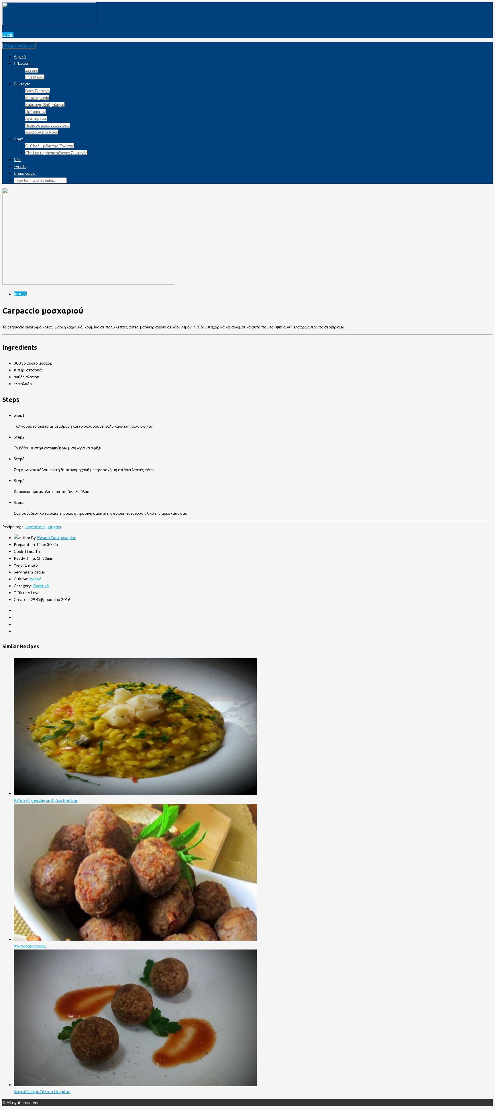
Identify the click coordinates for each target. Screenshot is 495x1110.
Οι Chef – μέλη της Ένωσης (49, 145)
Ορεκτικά (41, 585)
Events (20, 166)
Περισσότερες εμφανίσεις (47, 125)
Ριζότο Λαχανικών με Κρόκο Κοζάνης (46, 800)
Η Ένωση (22, 63)
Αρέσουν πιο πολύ (41, 132)
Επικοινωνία (25, 173)
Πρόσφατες (35, 111)
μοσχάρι (53, 526)
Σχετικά (31, 70)
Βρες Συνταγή (37, 90)
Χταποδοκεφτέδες (30, 945)
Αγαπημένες (36, 118)
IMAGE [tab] (20, 293)
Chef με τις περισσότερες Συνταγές (56, 152)
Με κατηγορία (37, 97)
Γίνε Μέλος (34, 77)
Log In (7, 34)
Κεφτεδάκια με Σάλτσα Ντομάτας (42, 1091)
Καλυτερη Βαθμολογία (44, 104)
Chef (18, 138)
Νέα (17, 159)
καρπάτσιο (35, 526)
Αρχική (20, 56)
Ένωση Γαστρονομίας (56, 537)
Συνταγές (22, 83)
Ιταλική (35, 578)
